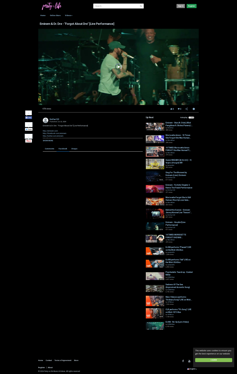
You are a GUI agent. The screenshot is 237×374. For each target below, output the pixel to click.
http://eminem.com (50, 131)
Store (76, 360)
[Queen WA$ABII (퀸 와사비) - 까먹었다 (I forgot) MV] (155, 164)
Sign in (180, 6)
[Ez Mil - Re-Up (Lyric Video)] (155, 326)
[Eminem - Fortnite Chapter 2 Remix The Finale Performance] (155, 189)
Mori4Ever (171, 140)
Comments (49, 149)
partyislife (171, 252)
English (192, 369)
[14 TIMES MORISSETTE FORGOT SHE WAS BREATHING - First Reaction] (155, 238)
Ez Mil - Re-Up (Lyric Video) (177, 322)
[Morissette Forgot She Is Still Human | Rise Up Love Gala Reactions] (155, 201)
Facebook (63, 149)
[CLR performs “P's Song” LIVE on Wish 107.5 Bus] (155, 313)
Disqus (74, 149)
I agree (214, 360)
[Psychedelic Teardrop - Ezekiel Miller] (155, 276)
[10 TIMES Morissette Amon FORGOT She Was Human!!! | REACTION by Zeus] (155, 151)
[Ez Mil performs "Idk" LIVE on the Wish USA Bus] (155, 263)
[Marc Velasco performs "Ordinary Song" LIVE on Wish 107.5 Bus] (155, 301)
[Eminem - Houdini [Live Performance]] (155, 226)
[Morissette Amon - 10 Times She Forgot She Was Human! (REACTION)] (155, 139)
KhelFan (170, 128)
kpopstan (171, 165)
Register (191, 6)
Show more (48, 141)
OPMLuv (171, 302)
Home (43, 15)
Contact (49, 360)
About (50, 368)
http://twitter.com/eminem (53, 136)
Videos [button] (68, 15)
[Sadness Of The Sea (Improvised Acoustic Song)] (155, 288)
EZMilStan (171, 277)
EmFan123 (54, 119)
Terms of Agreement (62, 360)
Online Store (55, 15)
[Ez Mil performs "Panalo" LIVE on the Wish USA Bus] (155, 251)
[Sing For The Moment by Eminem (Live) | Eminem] (155, 176)
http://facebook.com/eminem (54, 133)
